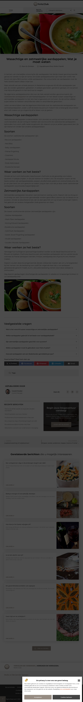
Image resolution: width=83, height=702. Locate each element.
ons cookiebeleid (65, 689)
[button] (79, 680)
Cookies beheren (66, 697)
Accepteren (38, 697)
